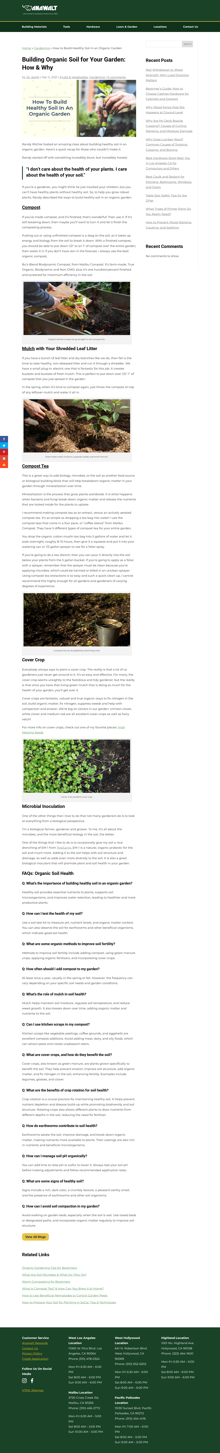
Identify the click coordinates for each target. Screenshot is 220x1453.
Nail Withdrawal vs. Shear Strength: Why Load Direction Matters (167, 75)
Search (187, 44)
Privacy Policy (32, 1353)
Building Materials (34, 27)
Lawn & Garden (126, 27)
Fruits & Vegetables (74, 77)
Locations (160, 27)
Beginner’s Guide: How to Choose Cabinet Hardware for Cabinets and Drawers (167, 94)
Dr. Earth (32, 77)
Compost (31, 207)
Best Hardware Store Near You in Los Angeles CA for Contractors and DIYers (168, 163)
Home (26, 48)
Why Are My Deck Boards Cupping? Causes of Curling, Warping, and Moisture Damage (169, 126)
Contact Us (190, 27)
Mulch (28, 348)
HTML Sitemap (33, 1390)
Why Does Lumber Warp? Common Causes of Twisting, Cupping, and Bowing (167, 145)
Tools (66, 27)
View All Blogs (35, 1237)
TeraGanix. (65, 847)
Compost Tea (35, 466)
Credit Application (35, 1359)
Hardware (93, 27)
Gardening (42, 48)
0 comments (116, 77)
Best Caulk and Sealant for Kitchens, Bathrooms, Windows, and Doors (169, 182)
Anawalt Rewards (35, 1343)
